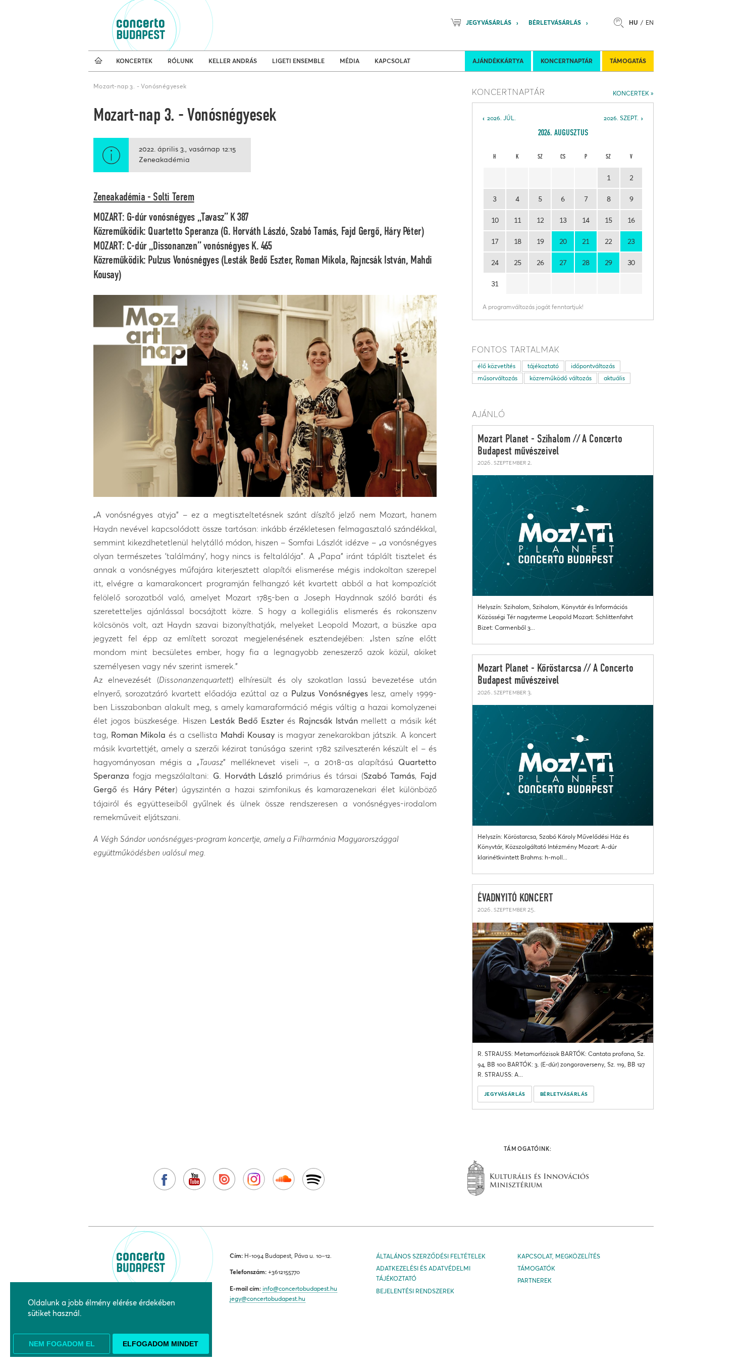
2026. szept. (621, 118)
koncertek (631, 93)
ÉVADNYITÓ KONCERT (515, 898)
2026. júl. (501, 118)
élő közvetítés (496, 366)
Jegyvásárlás (488, 22)
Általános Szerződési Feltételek (431, 1256)
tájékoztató (543, 366)
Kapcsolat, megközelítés (558, 1256)
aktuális (614, 378)
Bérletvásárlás (554, 22)
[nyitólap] (98, 61)
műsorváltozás (497, 378)
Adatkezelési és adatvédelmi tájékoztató (423, 1273)
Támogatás (628, 61)
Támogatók (536, 1268)
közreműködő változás (560, 378)
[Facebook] (164, 1179)
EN (650, 22)
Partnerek (534, 1280)
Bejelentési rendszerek (415, 1291)
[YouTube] (194, 1179)
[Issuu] (224, 1179)
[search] (621, 22)
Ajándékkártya (497, 61)
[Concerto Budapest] (175, 25)
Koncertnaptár (567, 61)
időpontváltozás (593, 366)
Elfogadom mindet (160, 1344)
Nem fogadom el (62, 1344)
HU (633, 22)
